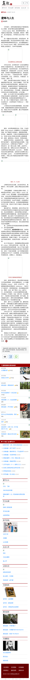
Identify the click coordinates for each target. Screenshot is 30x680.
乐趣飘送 (6, 639)
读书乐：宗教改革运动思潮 (10, 607)
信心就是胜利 (7, 652)
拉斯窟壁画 (6, 515)
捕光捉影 (6, 612)
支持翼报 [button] (13, 667)
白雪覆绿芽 (4, 370)
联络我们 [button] (6, 670)
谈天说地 (17, 8)
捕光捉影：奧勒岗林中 (7, 385)
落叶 (2, 422)
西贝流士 (5, 656)
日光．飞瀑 (6, 486)
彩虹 (4, 553)
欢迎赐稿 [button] (21, 667)
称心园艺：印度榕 (8, 576)
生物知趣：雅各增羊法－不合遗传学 (13, 451)
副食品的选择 (7, 572)
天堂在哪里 (6, 557)
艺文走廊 (10, 8)
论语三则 (5, 534)
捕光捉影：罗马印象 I (7, 407)
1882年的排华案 (7, 490)
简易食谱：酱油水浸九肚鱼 (9, 434)
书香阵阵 (6, 585)
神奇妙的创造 (7, 471)
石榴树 (5, 538)
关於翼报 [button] (6, 667)
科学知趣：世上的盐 (9, 474)
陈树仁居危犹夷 (7, 507)
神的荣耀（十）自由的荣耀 (9, 400)
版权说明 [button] (13, 670)
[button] (5, 356)
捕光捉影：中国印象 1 (9, 626)
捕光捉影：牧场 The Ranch (11, 633)
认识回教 (5, 542)
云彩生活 (6, 566)
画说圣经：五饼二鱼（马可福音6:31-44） (9, 428)
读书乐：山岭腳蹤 (8, 599)
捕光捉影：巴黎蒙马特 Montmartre (13, 630)
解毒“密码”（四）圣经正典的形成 (12, 445)
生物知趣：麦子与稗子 (9, 448)
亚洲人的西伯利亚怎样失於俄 (11, 468)
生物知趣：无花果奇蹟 (9, 455)
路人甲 (5, 561)
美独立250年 (5, 378)
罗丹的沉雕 (6, 511)
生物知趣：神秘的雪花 (9, 461)
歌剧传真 (5, 660)
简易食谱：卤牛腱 (8, 580)
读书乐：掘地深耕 (8, 603)
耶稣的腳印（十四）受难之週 (11, 458)
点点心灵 (23, 8)
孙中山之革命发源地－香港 (9, 414)
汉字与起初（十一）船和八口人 (12, 464)
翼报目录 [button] (21, 670)
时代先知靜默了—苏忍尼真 (9, 393)
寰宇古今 (4, 8)
